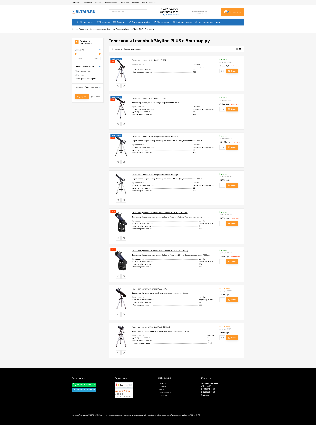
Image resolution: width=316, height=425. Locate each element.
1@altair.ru (205, 395)
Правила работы (164, 392)
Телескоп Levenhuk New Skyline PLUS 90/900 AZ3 (155, 136)
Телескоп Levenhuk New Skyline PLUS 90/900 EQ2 (155, 174)
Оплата (161, 389)
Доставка (162, 386)
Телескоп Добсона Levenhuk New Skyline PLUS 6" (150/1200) (160, 212)
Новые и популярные (132, 49)
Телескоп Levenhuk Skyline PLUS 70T (149, 98)
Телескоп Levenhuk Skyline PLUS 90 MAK (151, 327)
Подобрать (81, 97)
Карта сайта (163, 395)
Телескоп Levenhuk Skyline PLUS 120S (149, 289)
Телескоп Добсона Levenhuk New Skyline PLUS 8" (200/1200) (160, 250)
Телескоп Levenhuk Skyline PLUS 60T (149, 60)
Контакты (162, 383)
